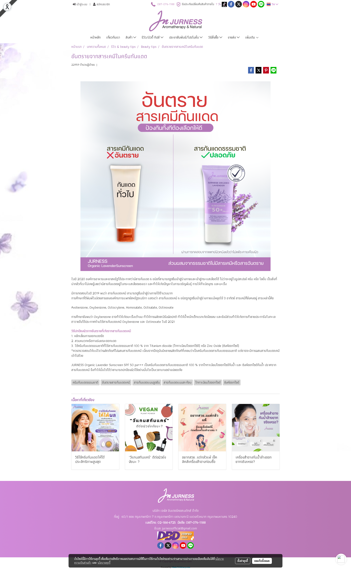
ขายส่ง (232, 37)
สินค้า (129, 37)
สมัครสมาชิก (103, 4)
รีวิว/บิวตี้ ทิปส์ (151, 37)
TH (273, 4)
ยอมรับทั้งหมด (262, 560)
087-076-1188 (165, 4)
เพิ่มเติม (250, 37)
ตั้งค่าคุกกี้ (242, 560)
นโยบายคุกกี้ (104, 562)
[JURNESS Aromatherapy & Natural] (224, 4)
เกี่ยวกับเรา (113, 37)
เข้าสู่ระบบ (81, 4)
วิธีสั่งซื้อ (213, 37)
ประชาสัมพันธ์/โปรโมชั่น (184, 37)
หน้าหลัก (95, 37)
